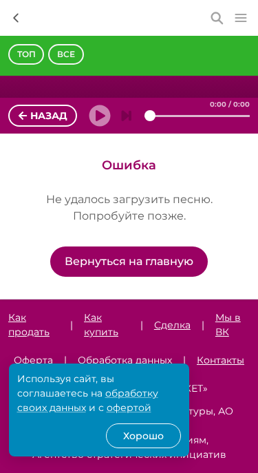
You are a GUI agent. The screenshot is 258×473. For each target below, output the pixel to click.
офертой (129, 407)
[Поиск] (217, 18)
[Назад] (15, 18)
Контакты (220, 360)
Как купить (101, 324)
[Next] (126, 115)
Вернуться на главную (129, 261)
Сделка (172, 325)
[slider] (149, 115)
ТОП (26, 54)
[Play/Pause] (95, 115)
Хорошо (143, 436)
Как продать (29, 324)
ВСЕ (66, 54)
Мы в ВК (228, 324)
